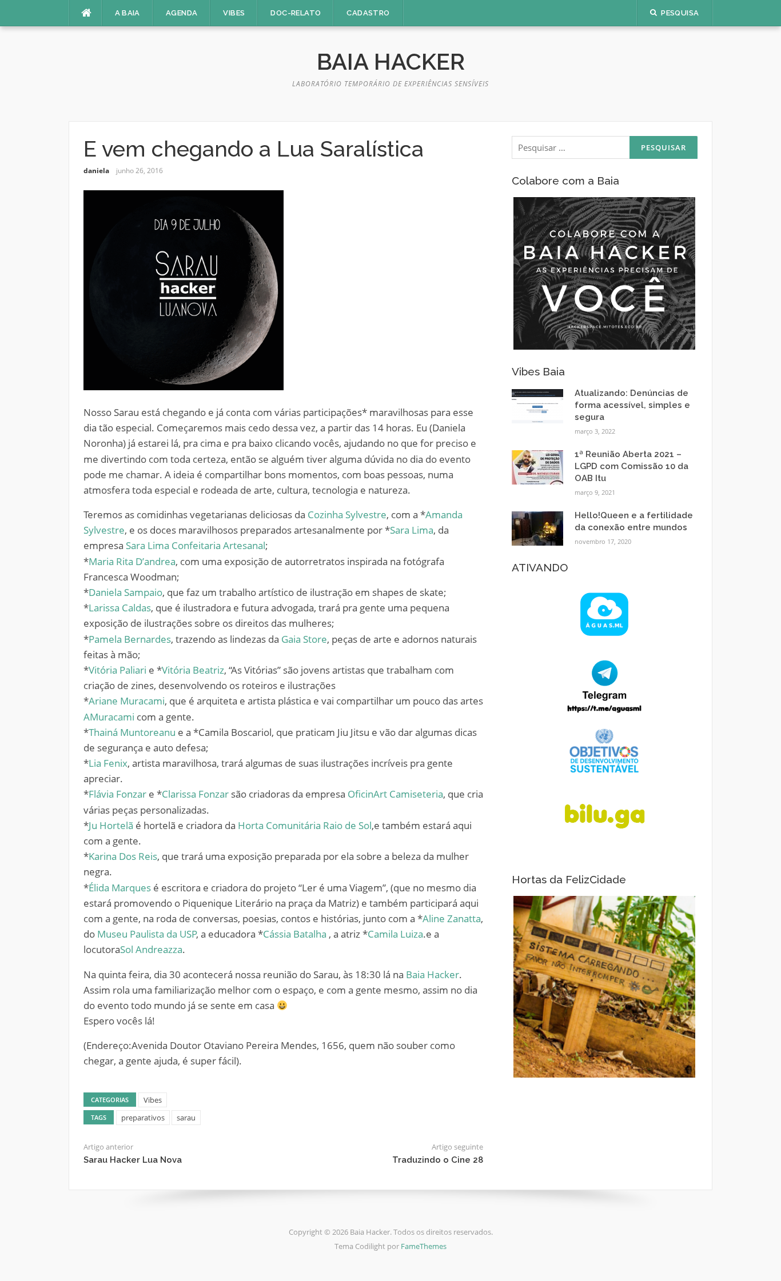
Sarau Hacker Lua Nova (132, 1160)
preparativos (143, 1117)
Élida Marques (120, 887)
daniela (96, 170)
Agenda (181, 13)
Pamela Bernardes (130, 639)
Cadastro (367, 13)
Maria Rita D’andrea (132, 561)
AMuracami (108, 716)
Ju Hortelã (111, 825)
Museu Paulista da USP (147, 933)
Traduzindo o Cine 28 (437, 1160)
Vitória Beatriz (193, 669)
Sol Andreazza (151, 949)
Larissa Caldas (120, 607)
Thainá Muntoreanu (132, 732)
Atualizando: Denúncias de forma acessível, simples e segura (632, 405)
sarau (186, 1117)
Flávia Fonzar (117, 793)
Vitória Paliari (117, 669)
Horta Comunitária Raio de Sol (305, 825)
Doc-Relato (295, 13)
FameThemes (424, 1246)
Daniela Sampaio (125, 592)
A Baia (127, 13)
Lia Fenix (108, 763)
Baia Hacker (391, 61)
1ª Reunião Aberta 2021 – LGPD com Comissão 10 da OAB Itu (631, 466)
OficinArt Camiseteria (395, 793)
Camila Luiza (395, 933)
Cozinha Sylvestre (347, 514)
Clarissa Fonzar (195, 793)
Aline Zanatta (452, 918)
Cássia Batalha (294, 933)
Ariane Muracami (127, 700)
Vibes (234, 13)
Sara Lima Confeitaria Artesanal (195, 545)
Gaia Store (304, 639)
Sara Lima (411, 530)
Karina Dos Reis (123, 856)
